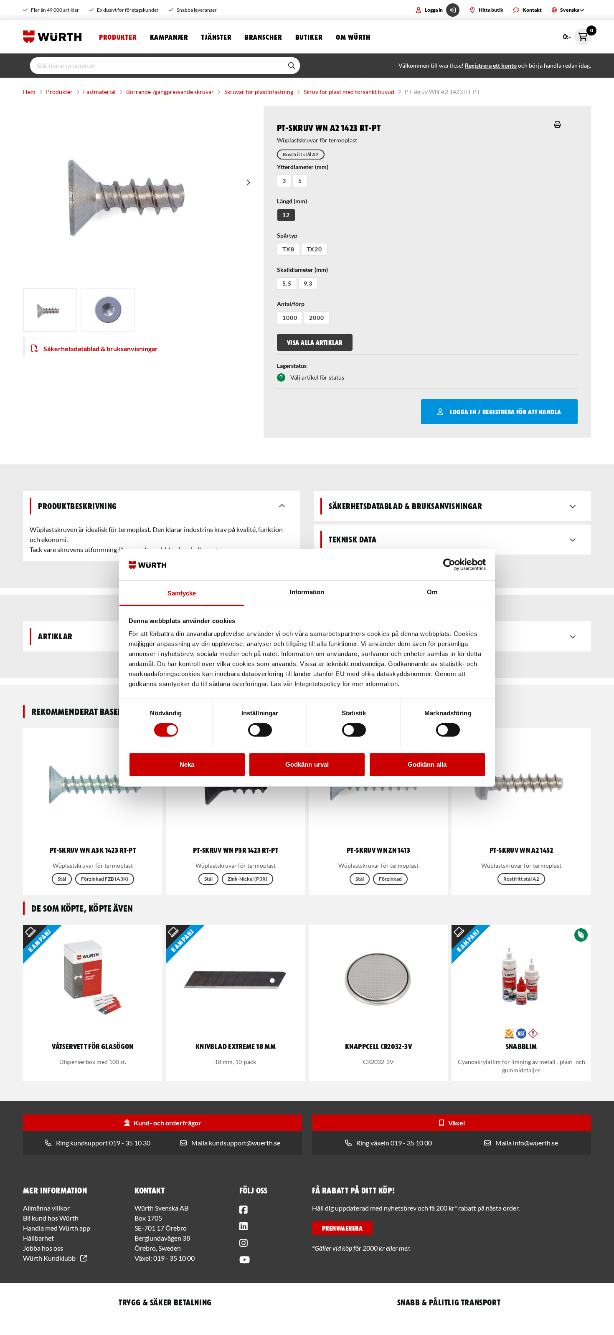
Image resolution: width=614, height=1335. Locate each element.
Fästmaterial (99, 91)
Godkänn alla (427, 764)
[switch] (260, 730)
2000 (316, 317)
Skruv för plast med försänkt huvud (349, 91)
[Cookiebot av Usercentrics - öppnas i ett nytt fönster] (449, 564)
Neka (187, 764)
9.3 (308, 283)
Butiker (308, 37)
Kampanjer (169, 37)
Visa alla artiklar (315, 342)
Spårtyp (287, 235)
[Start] (54, 36)
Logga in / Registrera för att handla (505, 411)
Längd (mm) (292, 201)
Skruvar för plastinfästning (258, 91)
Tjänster (216, 37)
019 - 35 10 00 (174, 1258)
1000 (289, 317)
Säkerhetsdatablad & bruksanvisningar (100, 348)
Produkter (118, 37)
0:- (577, 34)
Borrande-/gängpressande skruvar (170, 91)
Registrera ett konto (491, 65)
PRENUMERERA (342, 1228)
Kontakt (532, 10)
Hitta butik (491, 10)
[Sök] (291, 65)
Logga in (434, 10)
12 (286, 214)
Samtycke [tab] (181, 593)
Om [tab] (432, 591)
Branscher (263, 37)
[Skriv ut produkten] (557, 124)
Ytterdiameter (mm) (302, 166)
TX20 (314, 249)
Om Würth (353, 37)
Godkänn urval (307, 764)
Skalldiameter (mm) (302, 269)
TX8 (288, 249)
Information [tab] (307, 591)
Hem (29, 91)
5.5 (287, 283)
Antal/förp (290, 303)
